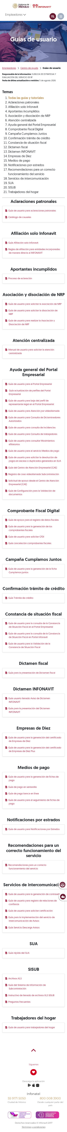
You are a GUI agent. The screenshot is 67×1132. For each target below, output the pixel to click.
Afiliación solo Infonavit (23, 107)
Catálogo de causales (20, 217)
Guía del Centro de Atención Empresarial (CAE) (33, 468)
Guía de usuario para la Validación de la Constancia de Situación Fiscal (29, 646)
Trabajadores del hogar (23, 192)
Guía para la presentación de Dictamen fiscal (32, 673)
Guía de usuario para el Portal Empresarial (30, 384)
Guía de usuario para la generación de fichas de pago (34, 779)
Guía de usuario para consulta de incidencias (32, 427)
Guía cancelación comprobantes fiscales (30, 543)
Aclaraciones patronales (23, 102)
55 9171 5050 (17, 1098)
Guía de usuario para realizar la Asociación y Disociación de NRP (32, 323)
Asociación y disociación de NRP (29, 116)
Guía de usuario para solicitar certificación (31, 911)
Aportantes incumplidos (23, 111)
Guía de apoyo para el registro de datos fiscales (34, 520)
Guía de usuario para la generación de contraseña (35, 894)
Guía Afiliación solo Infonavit (23, 243)
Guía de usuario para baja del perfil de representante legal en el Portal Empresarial (31, 403)
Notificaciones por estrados (26, 165)
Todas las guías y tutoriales (26, 98)
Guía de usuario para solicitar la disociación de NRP (33, 312)
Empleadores (14, 14)
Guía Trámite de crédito (21, 598)
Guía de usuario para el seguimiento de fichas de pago (34, 802)
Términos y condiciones (33, 1127)
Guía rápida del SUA (19, 953)
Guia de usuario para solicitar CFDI (26, 537)
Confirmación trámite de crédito (29, 138)
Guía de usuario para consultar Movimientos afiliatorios (32, 443)
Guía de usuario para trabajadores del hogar (32, 1027)
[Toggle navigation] (53, 16)
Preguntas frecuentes (19, 1002)
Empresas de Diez (19, 156)
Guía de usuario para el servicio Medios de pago (34, 451)
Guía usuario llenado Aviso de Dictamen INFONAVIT (29, 700)
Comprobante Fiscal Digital (25, 129)
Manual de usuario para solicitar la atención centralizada (31, 352)
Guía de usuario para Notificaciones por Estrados (34, 829)
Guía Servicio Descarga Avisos (24, 928)
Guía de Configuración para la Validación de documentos (32, 493)
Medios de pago (19, 160)
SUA (11, 183)
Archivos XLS (15, 978)
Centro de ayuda (29, 68)
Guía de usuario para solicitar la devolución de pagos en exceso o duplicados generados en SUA (35, 459)
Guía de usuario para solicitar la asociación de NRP (35, 304)
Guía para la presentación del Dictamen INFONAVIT (29, 710)
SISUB (12, 187)
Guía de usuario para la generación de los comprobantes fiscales (30, 528)
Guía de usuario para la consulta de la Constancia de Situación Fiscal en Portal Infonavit (34, 636)
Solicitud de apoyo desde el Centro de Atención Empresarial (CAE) (34, 483)
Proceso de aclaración (20, 278)
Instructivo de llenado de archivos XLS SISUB (31, 995)
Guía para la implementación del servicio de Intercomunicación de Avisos (32, 919)
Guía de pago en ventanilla (23, 787)
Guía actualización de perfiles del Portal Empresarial (30, 393)
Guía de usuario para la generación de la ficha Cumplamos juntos (33, 571)
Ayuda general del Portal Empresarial (32, 125)
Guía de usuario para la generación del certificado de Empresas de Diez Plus (35, 750)
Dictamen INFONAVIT (22, 151)
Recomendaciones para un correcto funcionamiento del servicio (27, 867)
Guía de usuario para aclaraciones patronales (32, 211)
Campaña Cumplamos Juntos (27, 134)
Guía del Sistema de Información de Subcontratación (27, 987)
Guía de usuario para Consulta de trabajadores (33, 434)
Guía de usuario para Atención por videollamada (34, 411)
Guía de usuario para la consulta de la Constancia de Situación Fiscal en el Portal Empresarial (34, 625)
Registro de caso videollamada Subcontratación (34, 474)
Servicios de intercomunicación (28, 178)
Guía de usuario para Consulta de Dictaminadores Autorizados (34, 419)
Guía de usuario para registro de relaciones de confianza (33, 903)
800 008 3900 (50, 1098)
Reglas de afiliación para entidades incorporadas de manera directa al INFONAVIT (34, 251)
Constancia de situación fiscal (27, 142)
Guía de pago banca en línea (24, 793)
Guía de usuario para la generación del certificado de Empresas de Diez (35, 739)
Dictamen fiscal (18, 147)
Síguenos (33, 1064)
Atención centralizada (22, 120)
